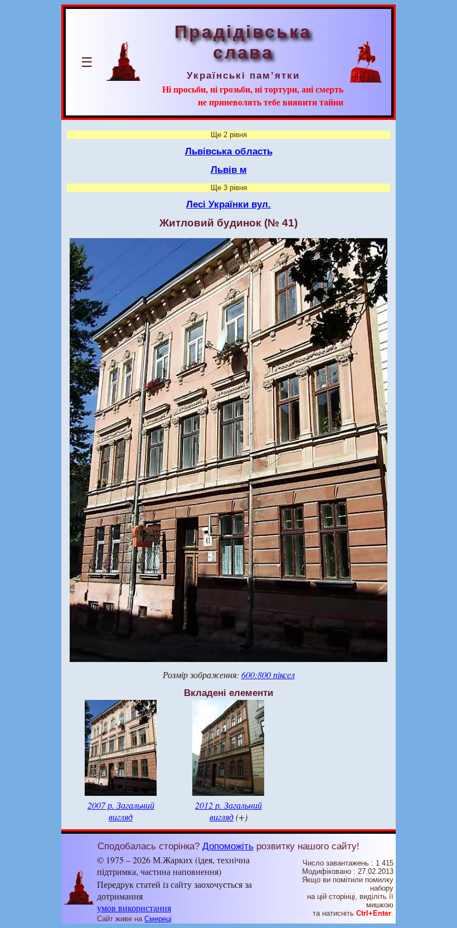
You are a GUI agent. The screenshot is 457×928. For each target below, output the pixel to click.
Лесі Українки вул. (228, 204)
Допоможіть (228, 846)
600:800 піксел (268, 674)
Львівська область (229, 151)
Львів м (229, 169)
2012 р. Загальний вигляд (228, 811)
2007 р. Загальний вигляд (120, 811)
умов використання (134, 908)
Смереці (158, 919)
